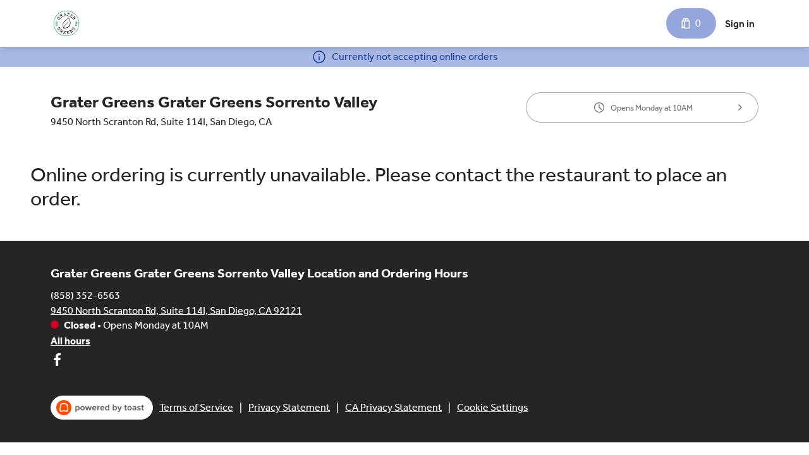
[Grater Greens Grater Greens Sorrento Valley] (66, 23)
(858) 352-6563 (85, 295)
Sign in (740, 24)
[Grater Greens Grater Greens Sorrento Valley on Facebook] (57, 361)
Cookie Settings (492, 407)
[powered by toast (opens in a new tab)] (101, 407)
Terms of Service (196, 407)
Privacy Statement (289, 407)
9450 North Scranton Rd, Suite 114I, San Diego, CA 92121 (176, 310)
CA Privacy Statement (393, 407)
